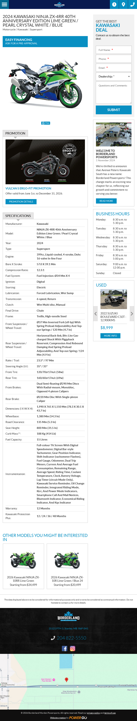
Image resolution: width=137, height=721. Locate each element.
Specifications (18, 216)
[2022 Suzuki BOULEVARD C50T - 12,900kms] (113, 299)
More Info (110, 335)
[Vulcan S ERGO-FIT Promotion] (45, 161)
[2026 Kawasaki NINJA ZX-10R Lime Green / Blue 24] (67, 559)
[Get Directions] (123, 4)
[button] (95, 313)
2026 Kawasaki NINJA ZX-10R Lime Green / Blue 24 (67, 579)
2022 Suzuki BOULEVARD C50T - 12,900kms (113, 317)
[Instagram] (72, 648)
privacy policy (93, 713)
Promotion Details (21, 201)
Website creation (58, 718)
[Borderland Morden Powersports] (59, 4)
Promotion (15, 133)
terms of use (110, 713)
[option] (114, 313)
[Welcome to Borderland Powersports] (113, 134)
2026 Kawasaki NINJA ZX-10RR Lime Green (23, 579)
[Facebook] (64, 648)
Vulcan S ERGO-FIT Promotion (28, 188)
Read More (106, 201)
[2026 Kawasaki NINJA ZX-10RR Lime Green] (23, 559)
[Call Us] (132, 4)
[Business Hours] (114, 4)
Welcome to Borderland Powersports (106, 154)
